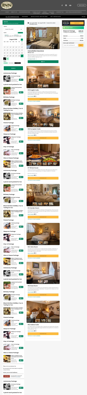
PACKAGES (25, 16)
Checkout (76, 23)
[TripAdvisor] (70, 5)
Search (13, 68)
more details (18, 376)
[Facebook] (62, 5)
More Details (31, 96)
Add (22, 79)
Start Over (66, 24)
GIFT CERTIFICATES (55, 16)
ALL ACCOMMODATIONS (12, 16)
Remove (81, 32)
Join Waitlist (43, 99)
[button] (13, 29)
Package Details (32, 59)
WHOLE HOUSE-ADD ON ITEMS (39, 16)
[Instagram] (66, 5)
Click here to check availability (34, 101)
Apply (81, 45)
